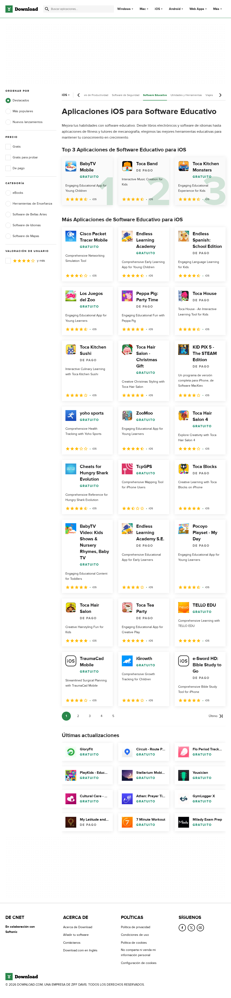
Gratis (17, 146)
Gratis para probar (25, 157)
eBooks (18, 193)
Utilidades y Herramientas (186, 95)
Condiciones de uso (135, 935)
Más (216, 9)
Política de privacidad (135, 927)
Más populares (23, 111)
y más (41, 261)
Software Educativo (155, 95)
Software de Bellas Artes (30, 214)
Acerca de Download (77, 927)
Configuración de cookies (139, 963)
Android (174, 9)
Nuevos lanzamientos (28, 122)
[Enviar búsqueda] (47, 9)
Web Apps (196, 9)
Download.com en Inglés (80, 950)
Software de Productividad (92, 95)
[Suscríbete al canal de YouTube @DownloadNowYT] (200, 927)
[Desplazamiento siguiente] (220, 95)
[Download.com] (21, 9)
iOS (157, 9)
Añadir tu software (76, 935)
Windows (124, 9)
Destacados (21, 100)
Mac (143, 9)
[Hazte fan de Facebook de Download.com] (182, 927)
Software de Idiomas (27, 225)
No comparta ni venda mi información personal (138, 952)
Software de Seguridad (125, 95)
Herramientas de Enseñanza (32, 204)
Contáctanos (72, 943)
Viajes (209, 95)
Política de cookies (134, 943)
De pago (19, 168)
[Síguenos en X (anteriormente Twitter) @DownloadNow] (191, 927)
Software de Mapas (26, 236)
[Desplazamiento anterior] (78, 95)
